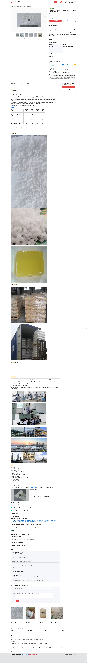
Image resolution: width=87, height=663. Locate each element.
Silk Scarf (12, 630)
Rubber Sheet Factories (23, 647)
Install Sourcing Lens (33, 654)
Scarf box (45, 633)
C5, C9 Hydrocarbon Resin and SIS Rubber (66, 632)
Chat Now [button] (70, 20)
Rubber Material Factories (40, 647)
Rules (75, 4)
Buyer (55, 4)
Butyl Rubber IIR (39, 643)
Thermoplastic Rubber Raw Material (17, 649)
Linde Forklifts (62, 633)
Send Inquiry (55, 20)
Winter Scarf (45, 630)
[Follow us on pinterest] (74, 654)
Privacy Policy (57, 659)
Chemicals (15, 6)
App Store (13, 654)
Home (12, 6)
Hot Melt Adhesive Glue (20, 520)
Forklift (37, 521)
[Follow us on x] (70, 654)
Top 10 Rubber (37, 649)
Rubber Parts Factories (32, 647)
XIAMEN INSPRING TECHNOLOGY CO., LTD (57, 13)
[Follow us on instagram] (71, 654)
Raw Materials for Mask (63, 630)
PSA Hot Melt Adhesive (47, 632)
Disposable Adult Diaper (45, 520)
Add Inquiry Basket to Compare (29, 38)
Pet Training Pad (33, 521)
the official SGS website (32, 487)
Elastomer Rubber (58, 647)
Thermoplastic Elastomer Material (28, 649)
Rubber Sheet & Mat (25, 643)
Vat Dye (19, 643)
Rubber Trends (43, 649)
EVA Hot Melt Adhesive (30, 632)
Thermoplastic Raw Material (50, 647)
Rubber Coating (14, 643)
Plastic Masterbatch (27, 520)
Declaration (53, 659)
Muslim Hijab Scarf (29, 630)
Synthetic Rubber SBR (32, 643)
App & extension (65, 4)
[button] (53, 1)
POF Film (28, 633)
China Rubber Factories (15, 647)
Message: (14, 593)
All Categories (14, 4)
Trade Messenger (25, 654)
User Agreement (48, 659)
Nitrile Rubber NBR (46, 643)
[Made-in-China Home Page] (16, 2)
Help (60, 4)
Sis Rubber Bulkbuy (49, 649)
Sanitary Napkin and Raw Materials (20, 521)
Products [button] (25, 1)
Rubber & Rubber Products (21, 6)
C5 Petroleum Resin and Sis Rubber (36, 520)
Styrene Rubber (65, 647)
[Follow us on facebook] (69, 654)
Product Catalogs (23, 628)
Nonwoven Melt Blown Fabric (43, 521)
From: (15, 588)
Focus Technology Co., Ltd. (37, 659)
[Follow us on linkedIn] (75, 654)
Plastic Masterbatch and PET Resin (16, 633)
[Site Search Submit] (55, 2)
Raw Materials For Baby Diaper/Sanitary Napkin (17, 632)
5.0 (65, 84)
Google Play (19, 654)
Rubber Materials (28, 6)
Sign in (75, 2)
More (11, 651)
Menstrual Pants (28, 521)
